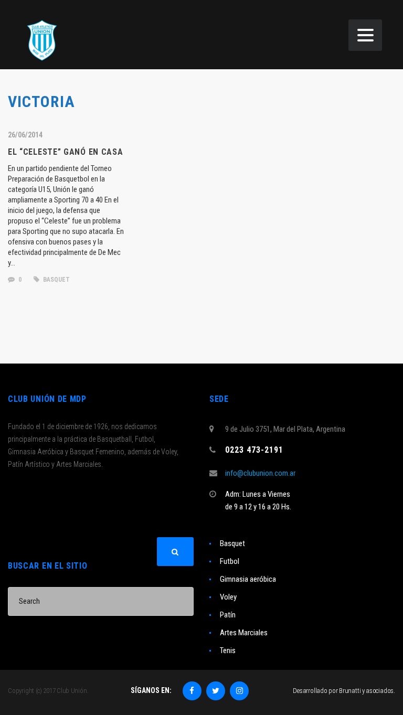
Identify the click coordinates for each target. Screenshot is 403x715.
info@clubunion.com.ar (260, 473)
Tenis (228, 650)
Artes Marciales (244, 632)
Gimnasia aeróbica (248, 579)
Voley (228, 597)
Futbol (229, 561)
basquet (55, 279)
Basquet (232, 543)
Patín (228, 615)
